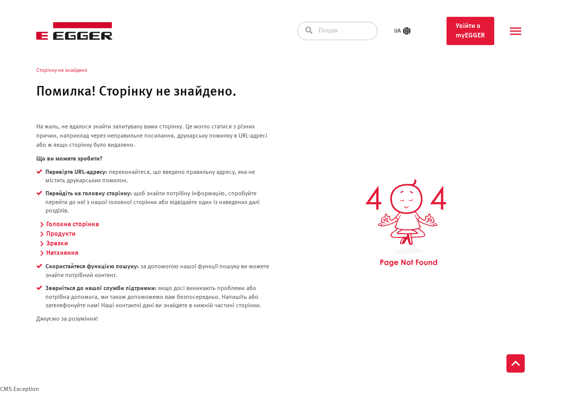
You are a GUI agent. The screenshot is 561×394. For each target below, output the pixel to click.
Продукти (61, 233)
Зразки (57, 243)
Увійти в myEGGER (470, 31)
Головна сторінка (72, 224)
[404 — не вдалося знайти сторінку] (406, 223)
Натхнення (62, 253)
